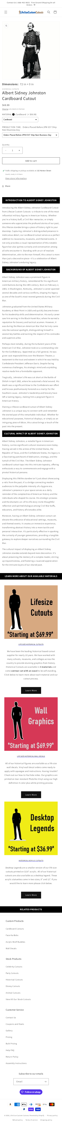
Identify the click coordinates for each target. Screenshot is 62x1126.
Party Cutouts (12, 973)
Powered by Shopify (37, 1115)
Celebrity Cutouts (14, 966)
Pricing (9, 1037)
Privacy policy (52, 1115)
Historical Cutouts (14, 979)
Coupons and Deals (15, 1024)
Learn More (31, 690)
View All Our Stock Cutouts (18, 999)
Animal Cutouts (13, 992)
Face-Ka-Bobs (12, 935)
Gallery (9, 1030)
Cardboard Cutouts (15, 928)
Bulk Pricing (11, 1043)
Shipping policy (46, 1120)
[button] (6, 12)
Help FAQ (10, 1050)
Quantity (5, 144)
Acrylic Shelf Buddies (15, 942)
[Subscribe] (45, 1081)
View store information (16, 178)
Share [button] (7, 186)
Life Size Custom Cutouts (19, 1115)
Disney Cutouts (13, 986)
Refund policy (18, 1120)
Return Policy (12, 1056)
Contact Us (11, 1017)
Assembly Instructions (16, 1063)
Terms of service (32, 1120)
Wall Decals (11, 948)
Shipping (5, 109)
